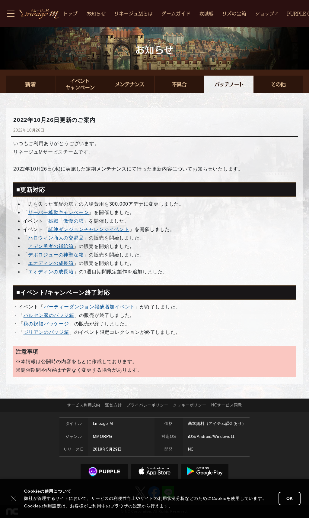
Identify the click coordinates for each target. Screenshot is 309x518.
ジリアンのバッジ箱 (46, 332)
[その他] (278, 84)
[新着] (30, 84)
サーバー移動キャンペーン (58, 212)
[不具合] (179, 84)
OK (289, 498)
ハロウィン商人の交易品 (56, 237)
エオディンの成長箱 (51, 263)
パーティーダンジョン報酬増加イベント (89, 306)
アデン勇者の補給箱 (51, 246)
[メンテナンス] (129, 84)
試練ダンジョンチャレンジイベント (88, 229)
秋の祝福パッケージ (46, 323)
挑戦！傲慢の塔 (66, 220)
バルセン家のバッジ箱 (49, 315)
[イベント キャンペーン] (80, 84)
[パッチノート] (228, 84)
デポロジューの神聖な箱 (56, 254)
